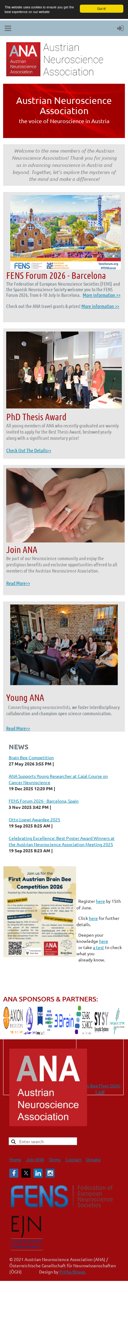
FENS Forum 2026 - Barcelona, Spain (44, 801)
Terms (55, 1159)
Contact (73, 1159)
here (100, 901)
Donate (93, 1159)
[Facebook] (13, 1173)
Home (15, 1159)
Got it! (101, 8)
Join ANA (35, 1159)
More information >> (102, 295)
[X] (25, 1173)
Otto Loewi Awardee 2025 (34, 819)
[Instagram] (50, 1173)
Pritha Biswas (72, 1271)
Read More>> (18, 583)
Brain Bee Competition (31, 757)
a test (98, 947)
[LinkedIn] (38, 1173)
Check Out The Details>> (28, 450)
